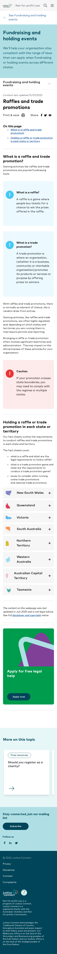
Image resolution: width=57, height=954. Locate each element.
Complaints (9, 882)
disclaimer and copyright (26, 615)
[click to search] (45, 5)
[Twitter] (45, 114)
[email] (50, 114)
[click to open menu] (52, 5)
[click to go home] (21, 5)
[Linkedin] (10, 842)
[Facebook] (41, 114)
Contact (8, 876)
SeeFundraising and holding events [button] (27, 17)
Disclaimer (9, 870)
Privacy (7, 864)
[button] (14, 116)
